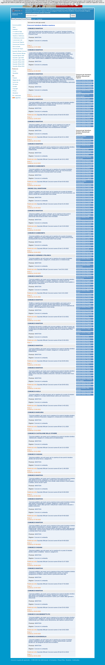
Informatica (29, 9)
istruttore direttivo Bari (82, 154)
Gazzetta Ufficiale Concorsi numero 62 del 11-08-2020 (53, 468)
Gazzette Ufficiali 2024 (18, 66)
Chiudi (78, 4)
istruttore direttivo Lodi (82, 249)
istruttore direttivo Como (83, 195)
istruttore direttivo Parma (83, 299)
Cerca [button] (73, 15)
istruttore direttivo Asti (82, 149)
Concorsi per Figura (18, 48)
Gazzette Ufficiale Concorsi (19, 51)
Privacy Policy (61, 660)
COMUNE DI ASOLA (34, 391)
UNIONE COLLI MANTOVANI (37, 188)
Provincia (28, 12)
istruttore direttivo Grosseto (84, 229)
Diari (63, 11)
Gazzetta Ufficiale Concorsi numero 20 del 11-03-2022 (53, 248)
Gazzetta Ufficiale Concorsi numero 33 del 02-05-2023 (53, 114)
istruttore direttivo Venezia (83, 376)
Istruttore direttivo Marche (83, 106)
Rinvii (67, 11)
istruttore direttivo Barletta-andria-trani (83, 157)
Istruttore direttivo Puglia (83, 113)
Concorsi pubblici (16, 25)
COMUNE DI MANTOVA (35, 28)
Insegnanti (90, 9)
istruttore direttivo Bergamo (84, 166)
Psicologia (68, 9)
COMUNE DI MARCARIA (35, 412)
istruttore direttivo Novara (83, 283)
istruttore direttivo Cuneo (83, 205)
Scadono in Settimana (18, 35)
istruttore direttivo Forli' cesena (82, 218)
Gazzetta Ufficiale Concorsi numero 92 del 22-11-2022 (53, 137)
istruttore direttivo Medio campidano (83, 266)
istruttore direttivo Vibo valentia (82, 388)
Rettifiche (71, 11)
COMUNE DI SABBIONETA (36, 166)
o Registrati (39, 19)
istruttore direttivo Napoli (83, 281)
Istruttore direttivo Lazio (83, 98)
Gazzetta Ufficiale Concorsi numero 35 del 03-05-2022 (53, 181)
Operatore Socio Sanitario (79, 9)
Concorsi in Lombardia (41, 40)
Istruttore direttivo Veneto (83, 126)
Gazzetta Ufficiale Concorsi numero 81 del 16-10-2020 (53, 447)
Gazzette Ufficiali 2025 (18, 64)
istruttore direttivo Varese (83, 374)
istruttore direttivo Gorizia (83, 226)
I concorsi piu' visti (17, 40)
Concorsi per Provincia (18, 44)
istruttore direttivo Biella (83, 168)
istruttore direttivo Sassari (83, 349)
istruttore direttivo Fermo (83, 207)
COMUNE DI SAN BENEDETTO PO (39, 614)
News (14, 27)
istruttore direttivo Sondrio (83, 356)
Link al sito (15, 82)
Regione (87, 11)
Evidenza (15, 29)
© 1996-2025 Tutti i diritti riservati (39, 660)
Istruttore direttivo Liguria (83, 101)
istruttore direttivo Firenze (83, 212)
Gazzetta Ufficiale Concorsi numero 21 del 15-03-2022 (53, 226)
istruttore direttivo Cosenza (84, 197)
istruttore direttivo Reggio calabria (83, 329)
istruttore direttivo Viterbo (83, 394)
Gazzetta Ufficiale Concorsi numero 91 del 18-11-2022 (53, 159)
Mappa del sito (16, 80)
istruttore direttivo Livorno (83, 246)
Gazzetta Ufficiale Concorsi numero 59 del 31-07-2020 (53, 561)
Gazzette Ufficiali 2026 (18, 62)
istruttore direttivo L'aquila (83, 234)
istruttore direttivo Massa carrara (83, 259)
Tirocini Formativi (80, 11)
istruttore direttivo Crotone (83, 202)
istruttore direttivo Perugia (83, 304)
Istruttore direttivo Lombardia (84, 103)
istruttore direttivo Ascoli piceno (83, 146)
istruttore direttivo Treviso (83, 369)
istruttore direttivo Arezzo (83, 143)
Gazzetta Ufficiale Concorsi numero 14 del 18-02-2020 (53, 629)
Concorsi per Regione (18, 42)
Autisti (39, 11)
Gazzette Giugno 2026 (18, 59)
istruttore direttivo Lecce (83, 241)
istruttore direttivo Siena (83, 354)
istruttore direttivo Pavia (83, 302)
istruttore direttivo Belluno (83, 161)
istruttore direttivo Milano (83, 272)
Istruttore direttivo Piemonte (84, 111)
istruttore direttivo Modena (83, 274)
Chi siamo (15, 84)
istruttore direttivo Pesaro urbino (83, 308)
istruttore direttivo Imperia (83, 231)
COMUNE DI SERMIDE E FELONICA (39, 255)
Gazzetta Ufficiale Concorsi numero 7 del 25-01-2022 (52, 269)
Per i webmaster (16, 95)
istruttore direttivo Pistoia (83, 318)
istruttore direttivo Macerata (84, 254)
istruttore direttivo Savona (83, 351)
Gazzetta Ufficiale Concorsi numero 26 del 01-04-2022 (53, 204)
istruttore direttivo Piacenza (84, 313)
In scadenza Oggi (17, 31)
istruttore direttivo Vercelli (83, 383)
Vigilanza (44, 11)
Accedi (33, 19)
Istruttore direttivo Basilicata (84, 83)
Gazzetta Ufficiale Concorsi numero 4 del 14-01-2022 (52, 293)
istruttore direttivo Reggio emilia (83, 333)
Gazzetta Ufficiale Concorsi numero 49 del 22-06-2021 (53, 340)
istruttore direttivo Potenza (83, 321)
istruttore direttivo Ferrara (83, 210)
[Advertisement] (85, 46)
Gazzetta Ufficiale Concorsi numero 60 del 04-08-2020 (53, 492)
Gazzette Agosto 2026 (18, 55)
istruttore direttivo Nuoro (83, 285)
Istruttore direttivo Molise (83, 108)
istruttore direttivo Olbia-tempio (83, 291)
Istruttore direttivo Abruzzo (83, 80)
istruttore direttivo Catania (83, 187)
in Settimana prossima (18, 38)
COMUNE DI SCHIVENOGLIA (37, 636)
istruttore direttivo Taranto (83, 359)
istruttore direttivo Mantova (83, 256)
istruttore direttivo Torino (83, 366)
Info (73, 4)
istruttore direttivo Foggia (83, 215)
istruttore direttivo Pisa (82, 316)
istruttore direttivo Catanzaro (84, 190)
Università (47, 12)
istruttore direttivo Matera (83, 262)
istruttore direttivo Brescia (83, 173)
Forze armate (40, 12)
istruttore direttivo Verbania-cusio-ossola (84, 379)
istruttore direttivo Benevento (84, 163)
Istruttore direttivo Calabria (83, 85)
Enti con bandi (16, 46)
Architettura (42, 9)
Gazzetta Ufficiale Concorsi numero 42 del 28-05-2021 (53, 361)
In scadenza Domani (18, 33)
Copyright (15, 88)
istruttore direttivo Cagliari (83, 178)
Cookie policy (75, 660)
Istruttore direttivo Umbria (83, 123)
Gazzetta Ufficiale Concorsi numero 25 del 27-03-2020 (53, 584)
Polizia (49, 11)
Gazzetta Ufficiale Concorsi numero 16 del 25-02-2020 (53, 607)
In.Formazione (53, 660)
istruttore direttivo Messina (83, 269)
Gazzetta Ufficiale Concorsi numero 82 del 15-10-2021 (53, 316)
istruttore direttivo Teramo (83, 361)
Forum (14, 71)
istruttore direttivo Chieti (83, 192)
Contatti (15, 86)
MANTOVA (38, 37)
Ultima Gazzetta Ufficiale (19, 53)
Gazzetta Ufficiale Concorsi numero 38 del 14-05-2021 (53, 405)
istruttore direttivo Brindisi (83, 176)
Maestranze (29, 11)
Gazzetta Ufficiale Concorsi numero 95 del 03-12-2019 (53, 652)
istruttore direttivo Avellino (83, 152)
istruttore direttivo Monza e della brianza (83, 277)
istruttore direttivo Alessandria (81, 137)
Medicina (52, 9)
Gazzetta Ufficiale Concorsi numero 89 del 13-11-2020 (53, 426)
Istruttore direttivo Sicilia (83, 118)
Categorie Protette (56, 11)
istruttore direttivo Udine (83, 371)
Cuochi (35, 11)
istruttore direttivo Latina (83, 239)
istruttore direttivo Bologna (83, 171)
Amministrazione (60, 9)
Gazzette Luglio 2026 (18, 57)
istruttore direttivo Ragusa (83, 323)
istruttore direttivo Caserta (83, 185)
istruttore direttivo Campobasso (81, 181)
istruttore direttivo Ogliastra (84, 288)
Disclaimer (15, 93)
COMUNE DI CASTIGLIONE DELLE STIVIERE (42, 433)
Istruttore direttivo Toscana (83, 121)
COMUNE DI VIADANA (35, 454)
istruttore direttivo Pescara (83, 311)
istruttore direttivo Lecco (83, 244)
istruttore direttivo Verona (83, 385)
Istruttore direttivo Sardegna (84, 116)
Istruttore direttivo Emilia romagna (83, 91)
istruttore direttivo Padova (83, 297)
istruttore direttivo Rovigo (83, 344)
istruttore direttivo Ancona (83, 140)
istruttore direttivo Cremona (84, 200)
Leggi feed (17, 97)
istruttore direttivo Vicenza (83, 392)
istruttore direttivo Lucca (83, 251)
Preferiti (15, 78)
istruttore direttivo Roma (83, 341)
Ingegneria (35, 9)
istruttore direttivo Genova (83, 224)
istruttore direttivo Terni (82, 364)
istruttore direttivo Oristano (83, 294)
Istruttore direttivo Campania (84, 88)
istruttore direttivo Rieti (82, 336)
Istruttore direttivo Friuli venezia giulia (82, 95)
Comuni (33, 12)
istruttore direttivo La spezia (84, 236)
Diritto (47, 9)
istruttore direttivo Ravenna (84, 326)
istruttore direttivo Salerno (83, 346)
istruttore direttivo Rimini (83, 339)
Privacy (14, 90)
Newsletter (15, 73)
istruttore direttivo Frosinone (84, 221)
